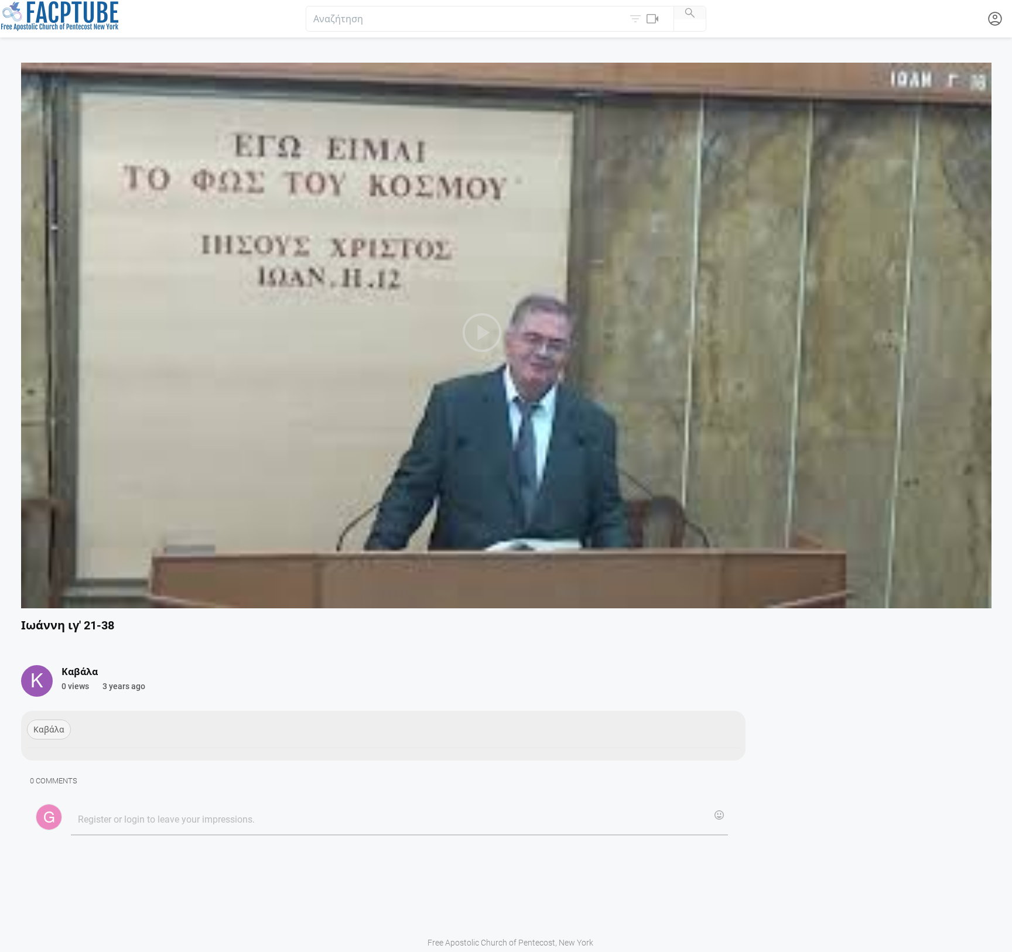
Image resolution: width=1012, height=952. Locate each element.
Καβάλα (48, 729)
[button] (645, 19)
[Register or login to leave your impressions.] (399, 820)
